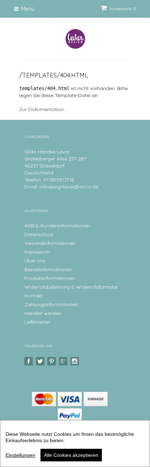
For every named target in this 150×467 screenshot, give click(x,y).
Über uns (34, 260)
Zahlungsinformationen (51, 304)
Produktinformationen (49, 278)
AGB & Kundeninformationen (57, 225)
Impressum (37, 252)
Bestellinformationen (48, 269)
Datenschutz (38, 234)
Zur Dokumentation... (43, 109)
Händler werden (42, 313)
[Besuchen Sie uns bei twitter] (41, 361)
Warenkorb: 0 (122, 8)
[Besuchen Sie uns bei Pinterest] (52, 361)
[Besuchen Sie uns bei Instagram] (75, 361)
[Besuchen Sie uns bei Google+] (64, 361)
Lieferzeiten (37, 322)
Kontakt (33, 296)
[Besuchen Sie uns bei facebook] (29, 361)
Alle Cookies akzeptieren (71, 455)
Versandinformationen (50, 243)
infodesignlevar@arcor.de (68, 187)
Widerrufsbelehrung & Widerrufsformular (71, 287)
